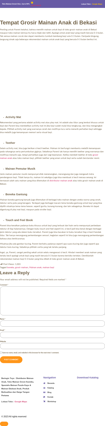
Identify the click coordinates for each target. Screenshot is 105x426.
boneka (10, 267)
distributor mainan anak (60, 181)
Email (2, 330)
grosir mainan (21, 267)
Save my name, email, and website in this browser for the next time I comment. (30, 353)
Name (2, 319)
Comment (4, 285)
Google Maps (97, 4)
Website (3, 341)
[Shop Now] (32, 3)
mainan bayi (48, 267)
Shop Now (36, 5)
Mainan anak (35, 267)
